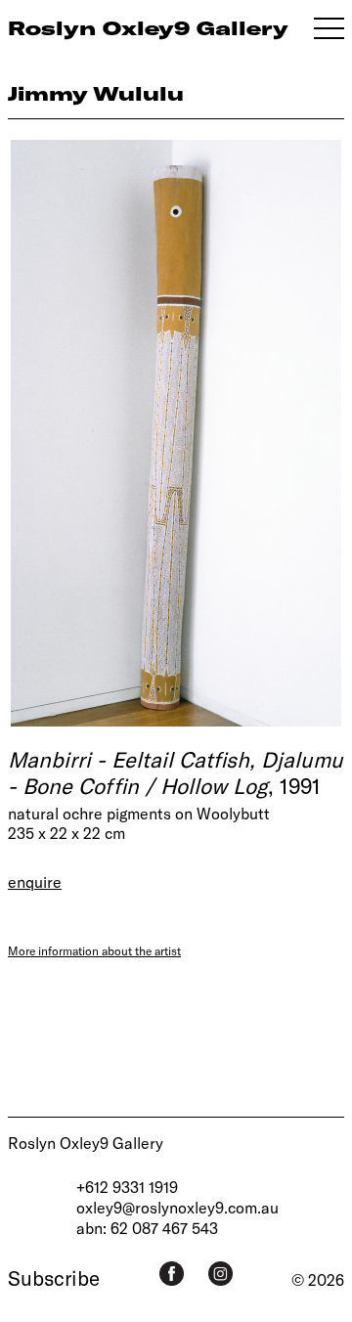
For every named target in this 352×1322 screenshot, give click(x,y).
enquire (35, 881)
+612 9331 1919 (127, 1186)
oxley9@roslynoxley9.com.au (177, 1207)
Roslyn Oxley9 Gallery (85, 1142)
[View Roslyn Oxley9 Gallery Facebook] (171, 1273)
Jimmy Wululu (96, 93)
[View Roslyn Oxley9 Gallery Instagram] (220, 1273)
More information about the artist (94, 950)
